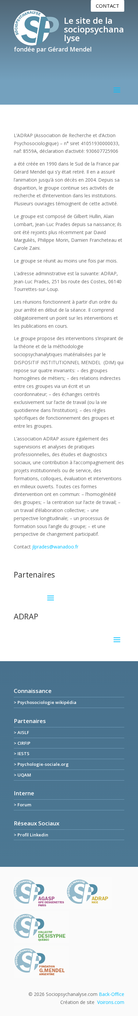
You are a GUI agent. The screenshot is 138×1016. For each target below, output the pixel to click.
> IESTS (21, 753)
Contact (107, 5)
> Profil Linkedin (31, 835)
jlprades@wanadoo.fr (55, 546)
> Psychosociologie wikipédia (45, 702)
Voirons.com (110, 1002)
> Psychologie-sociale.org (41, 764)
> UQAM (22, 775)
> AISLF (21, 732)
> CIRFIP (22, 743)
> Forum (22, 805)
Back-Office (111, 994)
